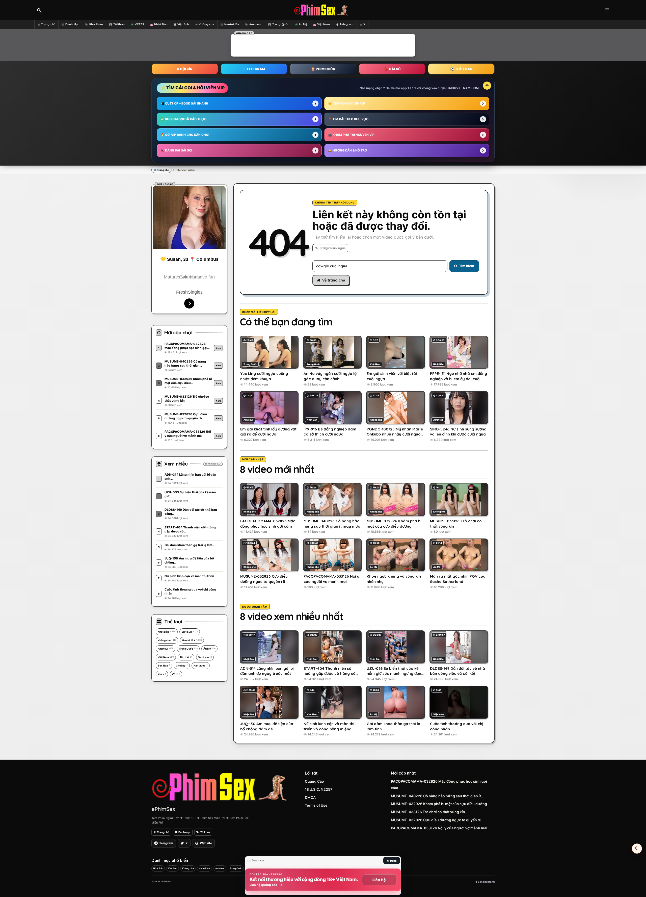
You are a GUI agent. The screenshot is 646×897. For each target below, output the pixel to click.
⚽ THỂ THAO (461, 69)
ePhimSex (163, 808)
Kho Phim (96, 24)
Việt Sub (183, 24)
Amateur (255, 24)
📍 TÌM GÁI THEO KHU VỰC (348, 119)
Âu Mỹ (303, 24)
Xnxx (162, 674)
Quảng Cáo (314, 781)
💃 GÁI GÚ (392, 69)
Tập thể (186, 657)
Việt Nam (323, 24)
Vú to (176, 674)
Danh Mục (72, 24)
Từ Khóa (119, 24)
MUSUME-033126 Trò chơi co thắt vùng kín (428, 812)
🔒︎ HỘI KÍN (184, 69)
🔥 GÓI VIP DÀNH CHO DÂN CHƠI (184, 135)
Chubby (182, 665)
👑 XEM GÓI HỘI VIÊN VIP (346, 103)
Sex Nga (164, 665)
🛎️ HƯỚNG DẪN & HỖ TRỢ (347, 150)
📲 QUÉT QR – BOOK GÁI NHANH (184, 103)
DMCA (310, 797)
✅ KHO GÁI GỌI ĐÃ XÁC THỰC (183, 119)
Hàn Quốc (201, 665)
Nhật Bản (161, 24)
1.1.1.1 (412, 88)
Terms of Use (316, 805)
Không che (206, 24)
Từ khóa (205, 832)
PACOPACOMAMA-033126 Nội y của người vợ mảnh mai (439, 828)
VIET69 (139, 24)
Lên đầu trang (486, 881)
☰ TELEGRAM (254, 69)
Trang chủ (48, 24)
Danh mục (184, 832)
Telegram (347, 24)
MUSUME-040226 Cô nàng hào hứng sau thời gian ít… (437, 796)
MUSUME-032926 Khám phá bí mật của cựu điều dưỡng (439, 804)
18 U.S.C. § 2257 (318, 789)
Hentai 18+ (231, 24)
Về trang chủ (333, 280)
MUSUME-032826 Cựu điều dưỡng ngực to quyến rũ (436, 820)
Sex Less (205, 657)
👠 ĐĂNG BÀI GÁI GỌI (176, 150)
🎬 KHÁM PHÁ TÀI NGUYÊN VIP (351, 135)
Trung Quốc (280, 24)
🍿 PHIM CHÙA (323, 69)
